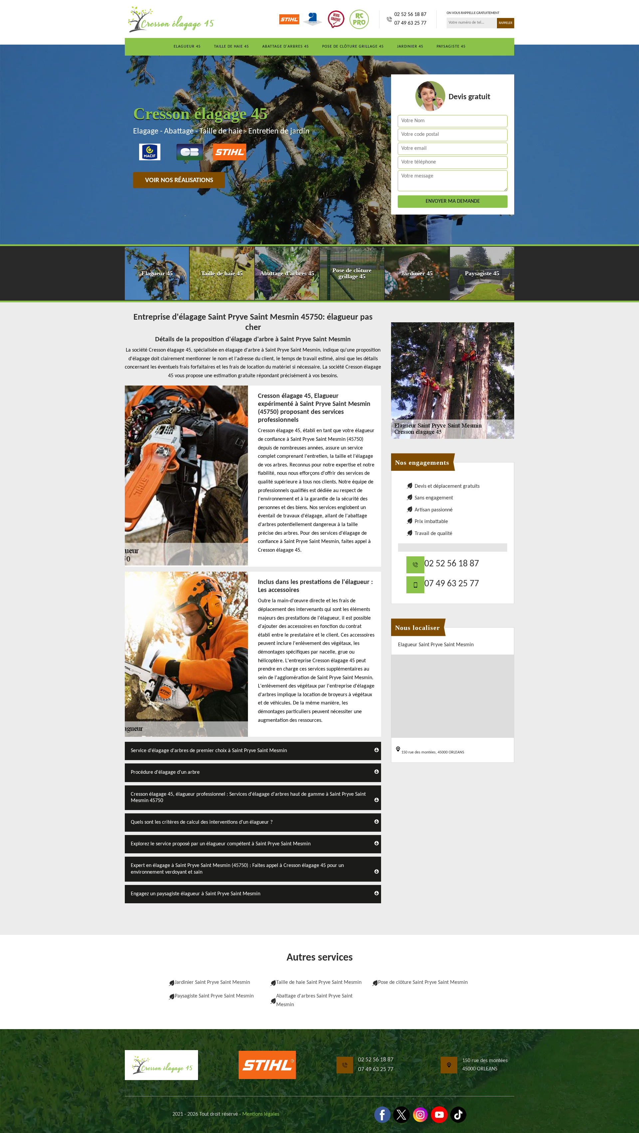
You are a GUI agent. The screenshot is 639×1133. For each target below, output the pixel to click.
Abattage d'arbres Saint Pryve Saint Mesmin (314, 1000)
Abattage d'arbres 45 (285, 47)
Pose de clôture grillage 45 (353, 47)
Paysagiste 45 (451, 47)
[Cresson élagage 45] (170, 19)
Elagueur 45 (187, 47)
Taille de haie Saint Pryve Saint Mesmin (318, 982)
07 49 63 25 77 (410, 23)
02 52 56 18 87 (410, 14)
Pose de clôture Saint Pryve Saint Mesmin (423, 982)
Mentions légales (260, 1114)
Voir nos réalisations (179, 180)
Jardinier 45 (410, 47)
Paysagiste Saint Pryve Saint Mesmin (214, 996)
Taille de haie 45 (231, 47)
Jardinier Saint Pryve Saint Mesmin (212, 982)
